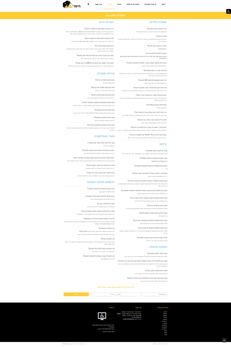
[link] (228, 11)
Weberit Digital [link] (66, 344)
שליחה (76, 294)
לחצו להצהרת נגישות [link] (108, 331)
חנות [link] (165, 334)
